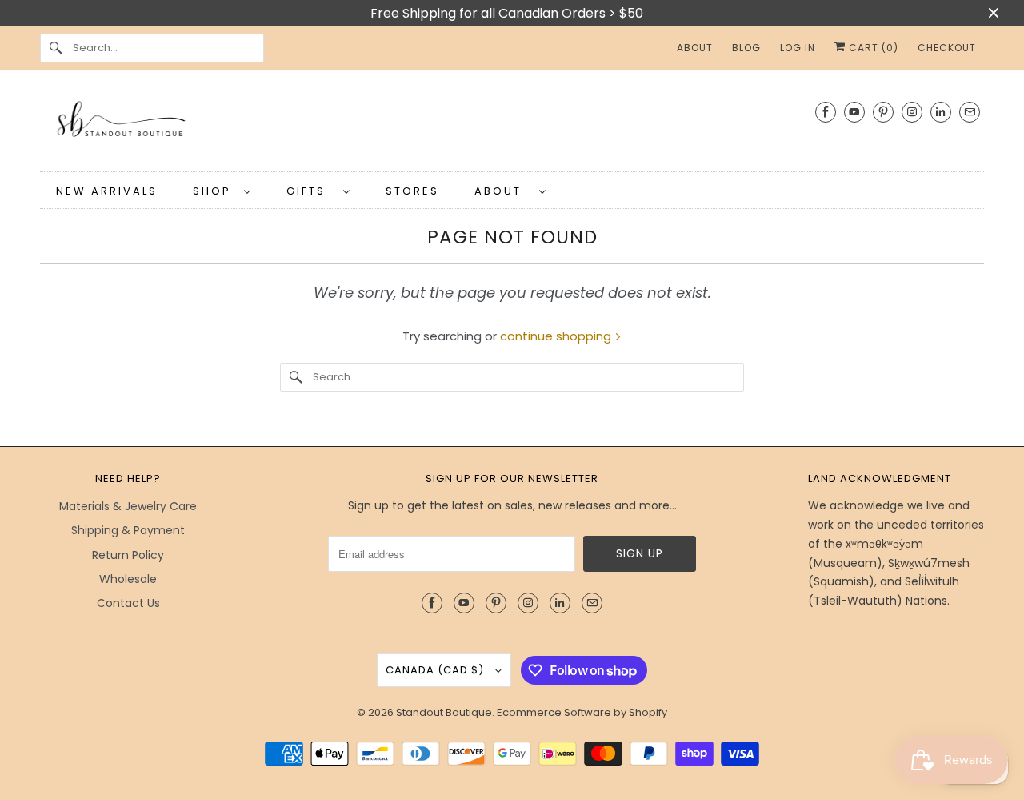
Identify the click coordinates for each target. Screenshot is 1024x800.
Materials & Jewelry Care (128, 506)
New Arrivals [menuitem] (107, 191)
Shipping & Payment (128, 530)
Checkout (947, 47)
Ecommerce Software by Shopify (582, 712)
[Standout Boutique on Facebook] (825, 112)
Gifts (310, 191)
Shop (214, 191)
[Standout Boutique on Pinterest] (883, 112)
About (502, 191)
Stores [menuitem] (412, 191)
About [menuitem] (695, 47)
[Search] (56, 48)
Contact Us (128, 603)
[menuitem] (222, 190)
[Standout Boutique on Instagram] (912, 112)
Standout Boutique (444, 712)
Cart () (872, 47)
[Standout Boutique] (512, 124)
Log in (797, 47)
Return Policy (128, 555)
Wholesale (128, 579)
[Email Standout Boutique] (969, 112)
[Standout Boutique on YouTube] (854, 112)
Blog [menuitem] (746, 47)
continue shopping (557, 336)
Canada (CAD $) (436, 669)
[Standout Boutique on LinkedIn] (940, 112)
